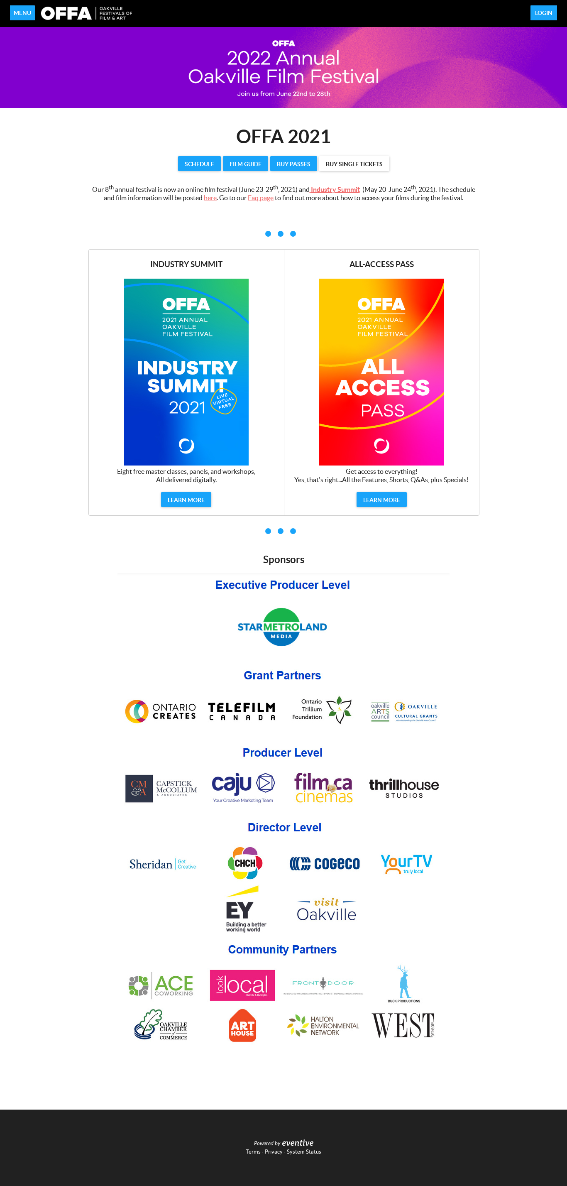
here (210, 197)
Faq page (261, 197)
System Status (304, 1152)
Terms (253, 1152)
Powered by (267, 1143)
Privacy (274, 1152)
